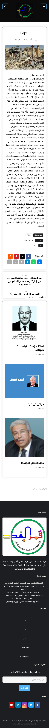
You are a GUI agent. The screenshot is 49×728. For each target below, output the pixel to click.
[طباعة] (15, 261)
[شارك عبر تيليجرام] (27, 261)
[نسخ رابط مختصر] (9, 261)
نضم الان (24, 688)
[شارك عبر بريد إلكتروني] (21, 261)
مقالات (34, 245)
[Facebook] (37, 705)
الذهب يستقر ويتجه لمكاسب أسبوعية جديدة (23, 592)
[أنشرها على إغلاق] (22, 256)
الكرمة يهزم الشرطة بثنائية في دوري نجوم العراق (23, 601)
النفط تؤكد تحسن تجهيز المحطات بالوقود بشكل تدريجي (23, 583)
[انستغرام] (24, 705)
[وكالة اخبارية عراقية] (24, 10)
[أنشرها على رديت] (10, 256)
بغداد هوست (18, 724)
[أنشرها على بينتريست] (16, 256)
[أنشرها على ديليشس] (39, 261)
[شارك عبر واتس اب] (33, 261)
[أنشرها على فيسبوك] (28, 256)
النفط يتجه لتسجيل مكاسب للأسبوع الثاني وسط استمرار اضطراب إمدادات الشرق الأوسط (23, 597)
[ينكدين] (18, 705)
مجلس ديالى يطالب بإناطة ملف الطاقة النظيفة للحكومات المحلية (23, 588)
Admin (29, 235)
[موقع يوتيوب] (11, 705)
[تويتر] (31, 705)
